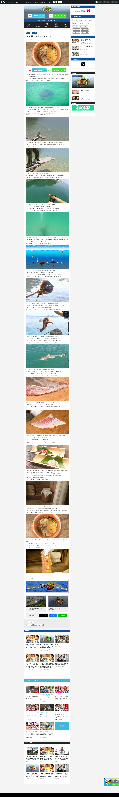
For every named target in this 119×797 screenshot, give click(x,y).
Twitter (83, 64)
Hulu (57, 70)
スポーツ (32, 2)
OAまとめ (38, 26)
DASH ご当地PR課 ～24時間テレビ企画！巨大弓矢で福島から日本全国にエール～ (46, 775)
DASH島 (28, 32)
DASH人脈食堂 (76, 29)
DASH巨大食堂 (76, 32)
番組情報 (56, 26)
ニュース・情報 (14, 2)
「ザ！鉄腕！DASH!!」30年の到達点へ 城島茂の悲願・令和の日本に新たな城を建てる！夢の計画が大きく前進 (32, 758)
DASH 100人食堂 (85, 32)
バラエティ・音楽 (23, 2)
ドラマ (8, 2)
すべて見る (46, 674)
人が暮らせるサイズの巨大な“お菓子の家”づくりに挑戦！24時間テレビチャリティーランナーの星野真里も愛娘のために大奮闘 (61, 775)
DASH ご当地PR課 (84, 26)
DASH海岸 (75, 26)
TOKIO (30, 625)
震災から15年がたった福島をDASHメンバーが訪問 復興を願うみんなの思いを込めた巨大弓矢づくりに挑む (46, 758)
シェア (54, 615)
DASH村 (81, 20)
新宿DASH (75, 23)
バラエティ (31, 622)
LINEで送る (62, 615)
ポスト (44, 615)
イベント (46, 2)
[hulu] (60, 2)
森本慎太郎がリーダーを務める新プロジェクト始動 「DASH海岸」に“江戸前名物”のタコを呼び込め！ (62, 758)
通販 (50, 2)
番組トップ (29, 26)
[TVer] (55, 2)
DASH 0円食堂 (88, 20)
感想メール (47, 26)
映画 (29, 2)
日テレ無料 (88, 11)
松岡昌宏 (41, 625)
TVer (37, 70)
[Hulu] (57, 16)
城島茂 (35, 625)
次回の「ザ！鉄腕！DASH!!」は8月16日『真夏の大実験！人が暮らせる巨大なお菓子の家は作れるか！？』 (32, 775)
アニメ (36, 2)
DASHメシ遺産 (85, 29)
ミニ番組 (41, 2)
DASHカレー (89, 23)
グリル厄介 (82, 23)
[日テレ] (3, 2)
